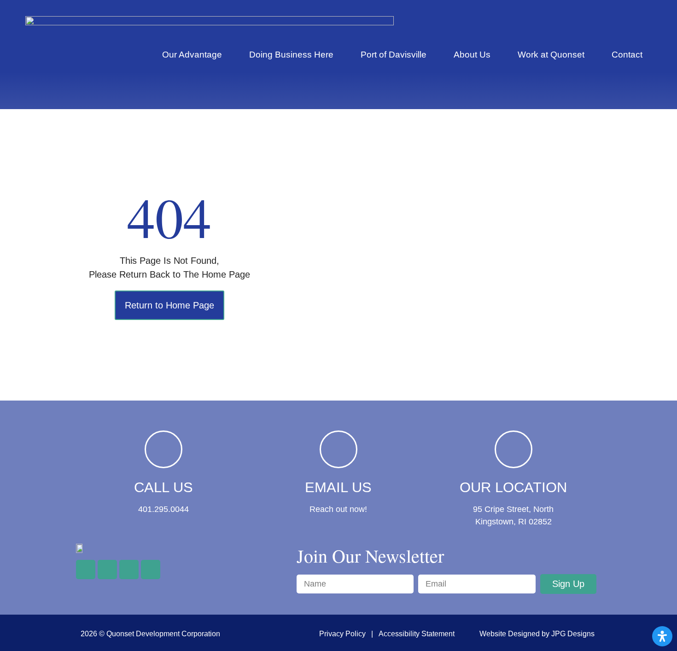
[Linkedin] (150, 569)
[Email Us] (338, 449)
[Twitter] (107, 569)
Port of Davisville (393, 54)
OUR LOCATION (513, 487)
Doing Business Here (291, 54)
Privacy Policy (342, 634)
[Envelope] (129, 569)
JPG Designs (573, 634)
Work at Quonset (551, 54)
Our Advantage (192, 54)
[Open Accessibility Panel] (662, 636)
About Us (472, 54)
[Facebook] (85, 569)
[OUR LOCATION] (513, 449)
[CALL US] (163, 449)
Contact (627, 54)
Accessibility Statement (417, 634)
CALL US (163, 487)
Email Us (338, 487)
